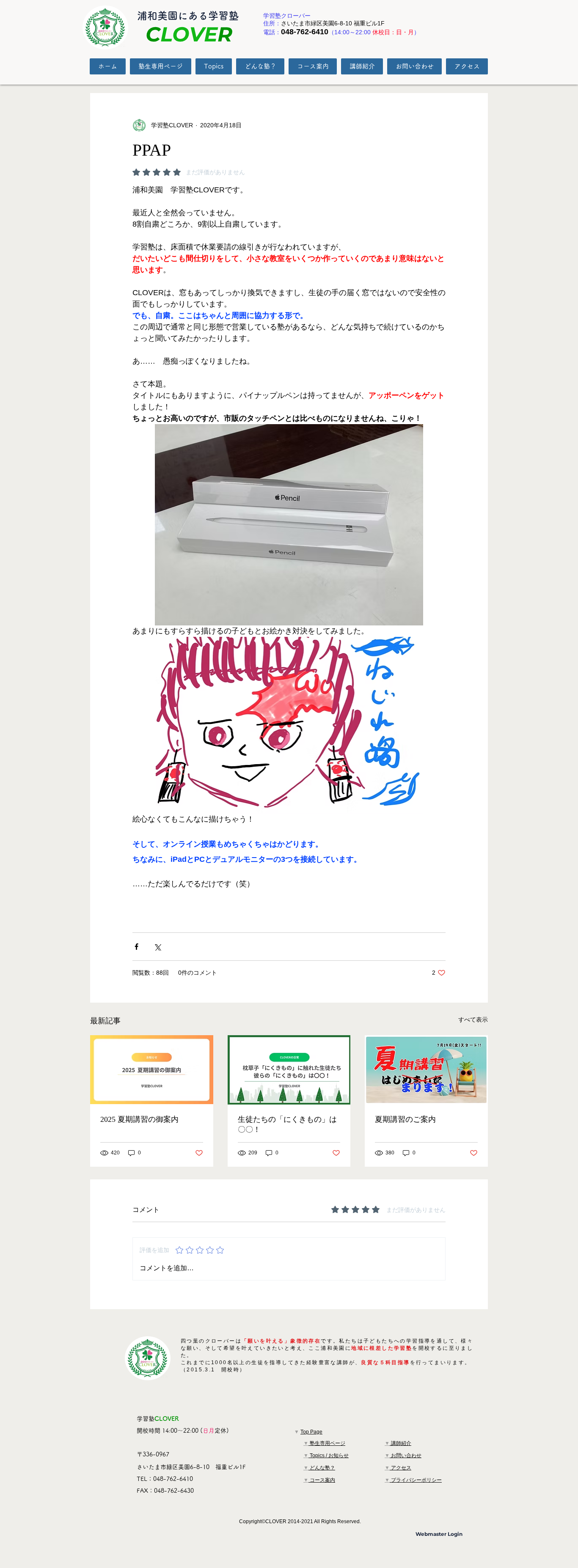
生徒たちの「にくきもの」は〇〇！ (287, 1124)
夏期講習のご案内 (405, 1119)
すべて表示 (473, 1019)
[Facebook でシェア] (136, 947)
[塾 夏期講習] (151, 1069)
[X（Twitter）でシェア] (157, 947)
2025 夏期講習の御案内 (139, 1119)
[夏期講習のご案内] (426, 1069)
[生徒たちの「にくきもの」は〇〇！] (289, 1070)
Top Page (311, 1432)
